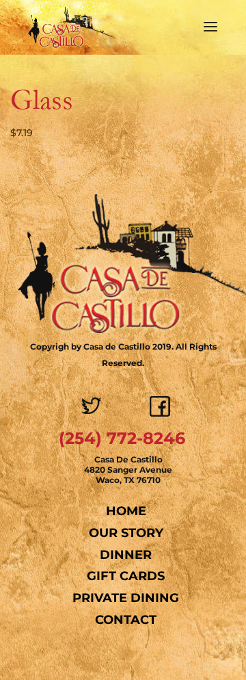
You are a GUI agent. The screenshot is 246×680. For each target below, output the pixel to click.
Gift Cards (126, 576)
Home (126, 511)
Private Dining (125, 597)
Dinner (126, 554)
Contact (125, 619)
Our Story (126, 532)
